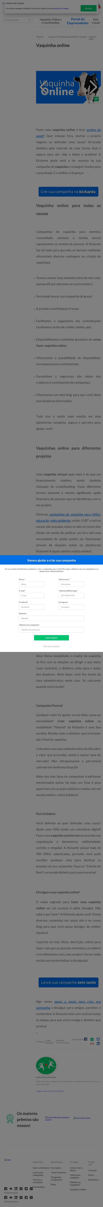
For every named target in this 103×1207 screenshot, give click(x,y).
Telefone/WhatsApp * (68, 591)
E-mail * (22, 591)
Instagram (63, 602)
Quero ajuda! (51, 638)
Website (23, 613)
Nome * (22, 579)
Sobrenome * (64, 579)
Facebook (23, 602)
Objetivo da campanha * (29, 625)
